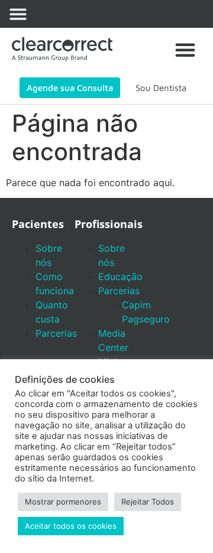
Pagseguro (146, 319)
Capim (136, 305)
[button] (18, 14)
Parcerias (56, 333)
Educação (120, 276)
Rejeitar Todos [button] (147, 501)
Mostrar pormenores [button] (63, 501)
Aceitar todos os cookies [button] (71, 526)
